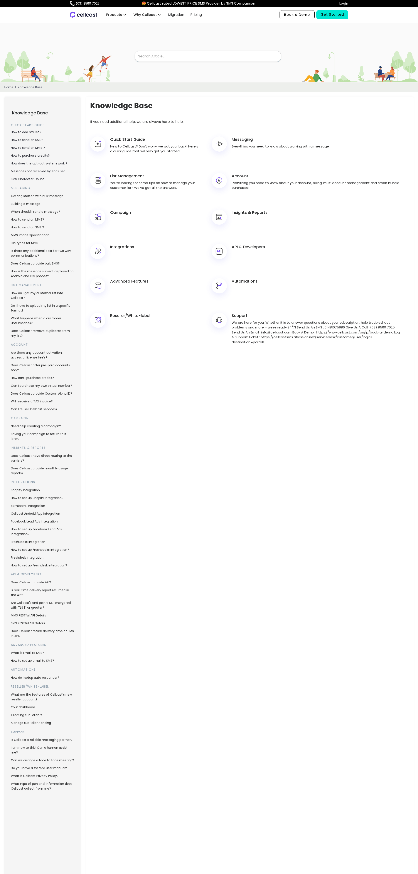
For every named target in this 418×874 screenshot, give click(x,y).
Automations (23, 669)
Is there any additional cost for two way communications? (41, 253)
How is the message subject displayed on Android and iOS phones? (42, 273)
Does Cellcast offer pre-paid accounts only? (40, 367)
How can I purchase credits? (32, 378)
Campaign (20, 418)
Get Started (332, 14)
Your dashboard (23, 707)
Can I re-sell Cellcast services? (34, 409)
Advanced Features (28, 645)
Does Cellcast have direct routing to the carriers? (41, 458)
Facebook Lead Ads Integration (34, 521)
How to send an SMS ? (27, 227)
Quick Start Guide (27, 125)
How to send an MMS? (27, 219)
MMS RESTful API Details (28, 615)
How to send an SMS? (27, 140)
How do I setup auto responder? (35, 677)
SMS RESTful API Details (28, 623)
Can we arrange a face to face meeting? (42, 760)
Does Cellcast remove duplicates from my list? (40, 333)
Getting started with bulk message (37, 196)
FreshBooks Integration (28, 542)
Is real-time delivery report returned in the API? (40, 592)
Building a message (25, 204)
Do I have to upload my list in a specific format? (41, 308)
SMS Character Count (27, 179)
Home (8, 87)
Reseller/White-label (30, 686)
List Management (26, 285)
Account (19, 344)
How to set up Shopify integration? (37, 498)
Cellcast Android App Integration (35, 513)
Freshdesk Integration (27, 557)
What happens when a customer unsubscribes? (36, 320)
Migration (176, 14)
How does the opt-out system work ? (39, 163)
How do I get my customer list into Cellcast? (37, 295)
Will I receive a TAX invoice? (32, 401)
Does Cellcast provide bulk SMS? (35, 263)
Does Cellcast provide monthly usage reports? (39, 470)
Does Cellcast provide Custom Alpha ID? (41, 393)
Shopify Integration (25, 490)
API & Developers (26, 574)
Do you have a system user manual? (39, 768)
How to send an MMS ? (28, 148)
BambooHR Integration (28, 506)
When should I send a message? (35, 211)
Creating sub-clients (26, 715)
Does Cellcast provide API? (31, 582)
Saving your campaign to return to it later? (38, 436)
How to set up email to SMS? (32, 660)
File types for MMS (24, 243)
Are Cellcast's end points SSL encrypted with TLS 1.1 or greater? (41, 605)
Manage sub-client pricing (31, 723)
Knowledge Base (30, 87)
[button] (116, 15)
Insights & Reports (28, 447)
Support (18, 732)
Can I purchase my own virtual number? (41, 385)
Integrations (23, 482)
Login (343, 3)
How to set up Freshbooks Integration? (40, 550)
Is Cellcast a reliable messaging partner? (41, 740)
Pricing (196, 14)
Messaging (20, 188)
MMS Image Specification (30, 235)
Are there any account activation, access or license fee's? (36, 355)
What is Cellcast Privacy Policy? (35, 776)
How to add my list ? (26, 132)
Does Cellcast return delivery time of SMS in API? (42, 633)
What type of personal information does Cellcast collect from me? (41, 786)
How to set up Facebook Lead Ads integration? (36, 531)
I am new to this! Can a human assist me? (39, 750)
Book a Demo (297, 14)
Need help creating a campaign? (36, 426)
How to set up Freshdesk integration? (39, 565)
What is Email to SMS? (27, 653)
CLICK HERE (266, 3)
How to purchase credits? (30, 155)
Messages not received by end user (38, 171)
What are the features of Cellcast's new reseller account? (41, 697)
